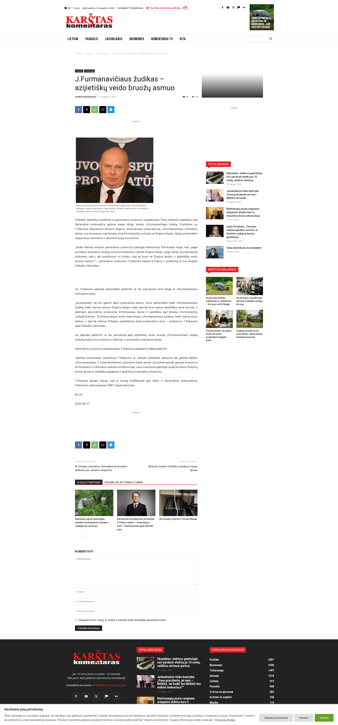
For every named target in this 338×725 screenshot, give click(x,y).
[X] (86, 109)
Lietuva (89, 53)
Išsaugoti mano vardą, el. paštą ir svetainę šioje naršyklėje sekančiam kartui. (122, 619)
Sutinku (324, 717)
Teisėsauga (102, 53)
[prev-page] (77, 536)
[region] (169, 714)
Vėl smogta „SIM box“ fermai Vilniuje (178, 519)
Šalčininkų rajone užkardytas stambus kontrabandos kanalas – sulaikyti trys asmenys (92, 522)
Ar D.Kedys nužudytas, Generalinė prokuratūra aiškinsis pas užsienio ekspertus (101, 468)
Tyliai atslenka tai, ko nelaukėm (244, 247)
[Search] (270, 39)
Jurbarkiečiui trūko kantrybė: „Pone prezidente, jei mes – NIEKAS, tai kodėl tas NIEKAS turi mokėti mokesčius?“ (179, 682)
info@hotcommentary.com (109, 685)
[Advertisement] (181, 21)
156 (196, 96)
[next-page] (83, 536)
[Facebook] (223, 8)
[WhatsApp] (94, 109)
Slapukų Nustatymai (276, 717)
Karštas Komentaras (85, 96)
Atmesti (303, 717)
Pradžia (79, 53)
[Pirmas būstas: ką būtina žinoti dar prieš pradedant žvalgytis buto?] (219, 319)
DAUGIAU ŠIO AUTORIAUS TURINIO (124, 482)
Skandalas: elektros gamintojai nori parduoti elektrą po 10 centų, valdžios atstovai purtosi (179, 662)
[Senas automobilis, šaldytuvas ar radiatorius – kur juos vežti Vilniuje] (219, 286)
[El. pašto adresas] (102, 109)
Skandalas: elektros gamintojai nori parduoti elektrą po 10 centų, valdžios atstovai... (244, 177)
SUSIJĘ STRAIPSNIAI (88, 482)
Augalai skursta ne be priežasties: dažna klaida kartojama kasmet (249, 333)
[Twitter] (233, 8)
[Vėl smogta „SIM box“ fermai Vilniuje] (178, 503)
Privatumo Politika (225, 719)
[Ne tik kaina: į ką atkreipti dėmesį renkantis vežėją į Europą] (249, 286)
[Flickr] (244, 8)
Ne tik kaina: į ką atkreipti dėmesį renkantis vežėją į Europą (249, 301)
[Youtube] (228, 8)
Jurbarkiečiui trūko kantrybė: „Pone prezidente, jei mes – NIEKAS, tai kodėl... (242, 194)
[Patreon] (239, 8)
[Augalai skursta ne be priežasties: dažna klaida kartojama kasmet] (249, 319)
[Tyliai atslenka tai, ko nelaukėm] (215, 252)
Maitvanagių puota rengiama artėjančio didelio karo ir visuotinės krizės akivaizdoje (243, 212)
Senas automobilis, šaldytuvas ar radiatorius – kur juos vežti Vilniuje (261, 22)
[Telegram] (110, 109)
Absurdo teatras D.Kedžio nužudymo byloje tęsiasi (173, 468)
